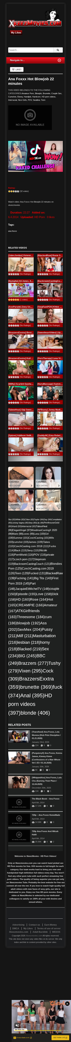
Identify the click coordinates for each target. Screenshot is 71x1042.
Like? (18, 69)
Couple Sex (56, 93)
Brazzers (33, 663)
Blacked (29, 649)
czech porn (24, 559)
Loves (28, 533)
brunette (36, 687)
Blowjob (38, 93)
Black (20, 550)
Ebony (20, 97)
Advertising (18, 925)
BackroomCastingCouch (32, 563)
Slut (12, 519)
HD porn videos (49, 97)
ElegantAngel (21, 530)
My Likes (16, 32)
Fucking (24, 578)
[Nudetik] (35, 156)
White (20, 519)
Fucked (37, 573)
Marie (17, 533)
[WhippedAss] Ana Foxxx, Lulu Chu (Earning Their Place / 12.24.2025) (47, 780)
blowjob (28, 623)
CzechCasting (38, 537)
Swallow (36, 100)
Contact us (34, 925)
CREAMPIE (30, 605)
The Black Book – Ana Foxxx (45, 799)
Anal (32, 695)
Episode (26, 594)
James (36, 541)
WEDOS (56, 932)
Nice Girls (22, 100)
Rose (39, 599)
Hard (17, 526)
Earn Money (50, 925)
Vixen (31, 670)
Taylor (39, 519)
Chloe (29, 519)
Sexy (33, 550)
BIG (27, 655)
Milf (25, 635)
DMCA (15, 928)
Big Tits (43, 578)
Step (33, 523)
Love (44, 594)
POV (30, 100)
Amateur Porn (28, 93)
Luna (39, 533)
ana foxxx (12, 231)
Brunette (46, 93)
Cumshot (12, 97)
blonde (35, 713)
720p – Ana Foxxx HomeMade (46, 815)
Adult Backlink (40, 932)
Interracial (12, 100)
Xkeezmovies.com (34, 936)
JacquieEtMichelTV (32, 589)
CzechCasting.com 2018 (31, 546)
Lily (40, 523)
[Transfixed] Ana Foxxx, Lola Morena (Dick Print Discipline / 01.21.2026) (46, 735)
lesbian (28, 642)
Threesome (31, 617)
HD (23, 599)
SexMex (29, 629)
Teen (43, 100)
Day (48, 519)
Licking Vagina (20, 523)
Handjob (27, 97)
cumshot (21, 542)
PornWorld (23, 554)
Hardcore (36, 97)
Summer (20, 537)
